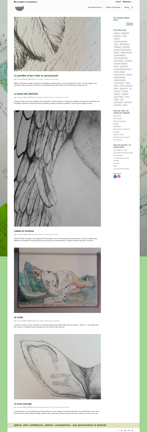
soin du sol (117, 91)
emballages (117, 47)
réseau (116, 85)
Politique (116, 132)
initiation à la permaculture (122, 50)
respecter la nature (119, 80)
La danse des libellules (26, 94)
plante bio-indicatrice (120, 63)
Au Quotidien (117, 118)
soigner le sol (123, 88)
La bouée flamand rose (121, 158)
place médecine (118, 61)
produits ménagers (119, 72)
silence (116, 88)
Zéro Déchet (117, 140)
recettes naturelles (119, 77)
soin (130, 88)
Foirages (42, 321)
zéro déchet (117, 105)
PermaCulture (94, 7)
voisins (127, 97)
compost (116, 38)
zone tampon (128, 102)
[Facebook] (115, 176)
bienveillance (125, 33)
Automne (116, 163)
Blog (127, 7)
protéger (128, 74)
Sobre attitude (113, 7)
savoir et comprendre (126, 85)
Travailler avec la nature (51, 79)
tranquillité (124, 94)
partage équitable (119, 55)
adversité (117, 33)
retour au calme (119, 83)
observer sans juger (126, 52)
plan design (128, 61)
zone (121, 99)
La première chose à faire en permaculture (36, 75)
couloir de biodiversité (120, 41)
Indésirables (117, 126)
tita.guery (19, 79)
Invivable (116, 161)
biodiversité (117, 36)
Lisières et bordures (24, 231)
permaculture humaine (120, 58)
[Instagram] (118, 176)
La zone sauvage (23, 404)
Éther (115, 166)
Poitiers (116, 66)
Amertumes (35, 321)
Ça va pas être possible (121, 169)
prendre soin (123, 66)
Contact (118, 2)
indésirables (126, 47)
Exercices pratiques (37, 79)
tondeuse (116, 94)
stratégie (125, 91)
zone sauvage (118, 102)
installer (116, 52)
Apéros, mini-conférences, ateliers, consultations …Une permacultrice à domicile (60, 425)
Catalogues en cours (120, 150)
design (116, 44)
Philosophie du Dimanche (52, 321)
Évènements (127, 2)
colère (124, 36)
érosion (125, 105)
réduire (128, 83)
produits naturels (119, 74)
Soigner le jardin (48, 97)
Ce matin (18, 317)
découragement (124, 44)
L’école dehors (118, 155)
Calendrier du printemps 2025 (123, 153)
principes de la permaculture (122, 69)
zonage (116, 99)
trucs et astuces (118, 97)
